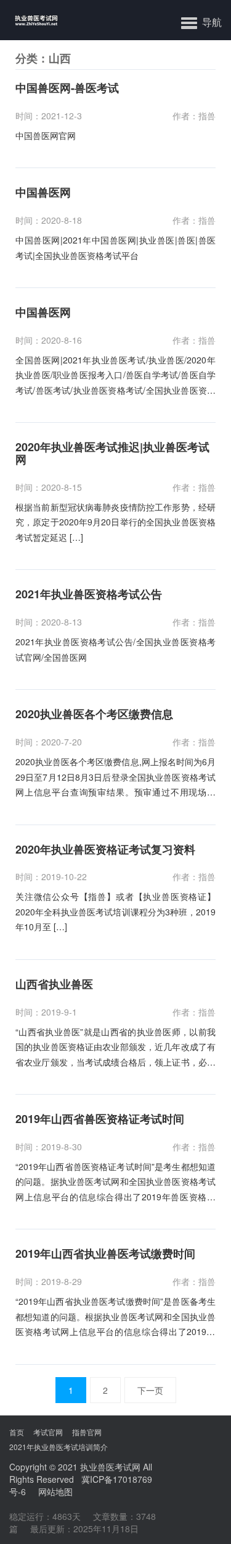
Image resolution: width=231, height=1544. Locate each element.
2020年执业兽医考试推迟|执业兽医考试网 (112, 453)
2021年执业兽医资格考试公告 (88, 594)
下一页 (150, 1390)
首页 (16, 1432)
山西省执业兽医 (54, 984)
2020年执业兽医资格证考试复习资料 (105, 850)
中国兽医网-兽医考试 (67, 88)
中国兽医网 (43, 193)
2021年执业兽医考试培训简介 (58, 1446)
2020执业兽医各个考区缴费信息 (94, 714)
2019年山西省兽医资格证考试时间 (99, 1119)
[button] (201, 21)
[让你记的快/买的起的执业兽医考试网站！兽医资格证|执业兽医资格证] (29, 20)
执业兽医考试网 (110, 1467)
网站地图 (55, 1491)
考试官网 (48, 1432)
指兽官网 (87, 1432)
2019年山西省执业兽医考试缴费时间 (105, 1254)
